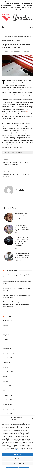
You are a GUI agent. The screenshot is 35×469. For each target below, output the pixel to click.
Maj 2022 (6, 377)
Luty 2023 (6, 335)
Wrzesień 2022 (8, 358)
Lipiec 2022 (6, 367)
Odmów (17, 459)
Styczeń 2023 (7, 339)
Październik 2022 (8, 353)
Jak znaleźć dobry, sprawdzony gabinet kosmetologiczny (16, 276)
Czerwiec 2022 (8, 372)
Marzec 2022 (7, 386)
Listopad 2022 (7, 349)
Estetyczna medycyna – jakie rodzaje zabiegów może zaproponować (22, 255)
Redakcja (26, 51)
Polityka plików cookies (12, 467)
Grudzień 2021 (7, 400)
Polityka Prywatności (24, 467)
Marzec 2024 (7, 321)
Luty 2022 (6, 391)
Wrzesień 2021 (7, 414)
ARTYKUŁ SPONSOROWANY (8, 40)
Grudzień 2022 (7, 344)
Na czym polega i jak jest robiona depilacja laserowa (17, 283)
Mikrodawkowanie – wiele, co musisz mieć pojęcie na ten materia (22, 228)
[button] (32, 419)
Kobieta (19, 40)
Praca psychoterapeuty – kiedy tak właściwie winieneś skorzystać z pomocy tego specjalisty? (22, 241)
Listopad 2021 (7, 405)
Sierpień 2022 (7, 363)
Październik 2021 (8, 409)
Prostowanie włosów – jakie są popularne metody (22, 216)
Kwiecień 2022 (7, 381)
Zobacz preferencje (17, 463)
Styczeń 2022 (7, 395)
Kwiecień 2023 (7, 325)
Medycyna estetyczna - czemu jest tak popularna (16, 175)
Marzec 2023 (7, 330)
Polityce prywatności (20, 449)
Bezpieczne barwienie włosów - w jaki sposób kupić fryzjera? (15, 163)
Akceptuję (17, 454)
